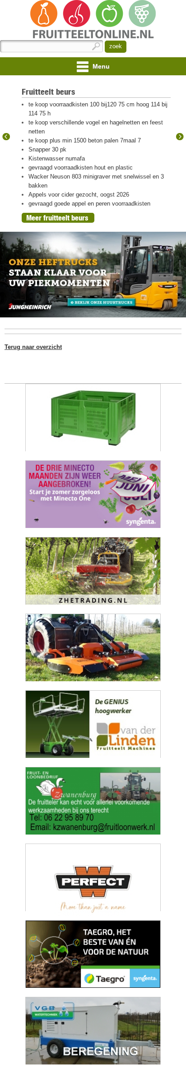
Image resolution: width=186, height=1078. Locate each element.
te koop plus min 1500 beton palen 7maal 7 (84, 140)
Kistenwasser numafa (56, 158)
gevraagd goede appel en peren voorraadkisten (89, 203)
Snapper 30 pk (47, 149)
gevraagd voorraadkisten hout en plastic (80, 167)
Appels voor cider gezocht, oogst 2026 (78, 194)
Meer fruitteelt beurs (57, 217)
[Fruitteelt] (93, 20)
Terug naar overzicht (33, 347)
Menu (100, 66)
